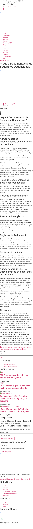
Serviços (5, 37)
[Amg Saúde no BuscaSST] (6, 521)
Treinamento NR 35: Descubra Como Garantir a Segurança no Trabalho (14, 398)
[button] (16, 112)
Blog (4, 45)
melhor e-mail (4, 432)
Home (5, 33)
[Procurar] (1, 357)
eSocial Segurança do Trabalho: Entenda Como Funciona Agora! (14, 410)
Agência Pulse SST (22, 527)
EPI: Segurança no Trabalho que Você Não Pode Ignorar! (14, 376)
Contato (5, 41)
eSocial (5, 39)
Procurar (2, 351)
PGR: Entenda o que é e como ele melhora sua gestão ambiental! (15, 387)
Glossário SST (7, 43)
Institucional (6, 35)
